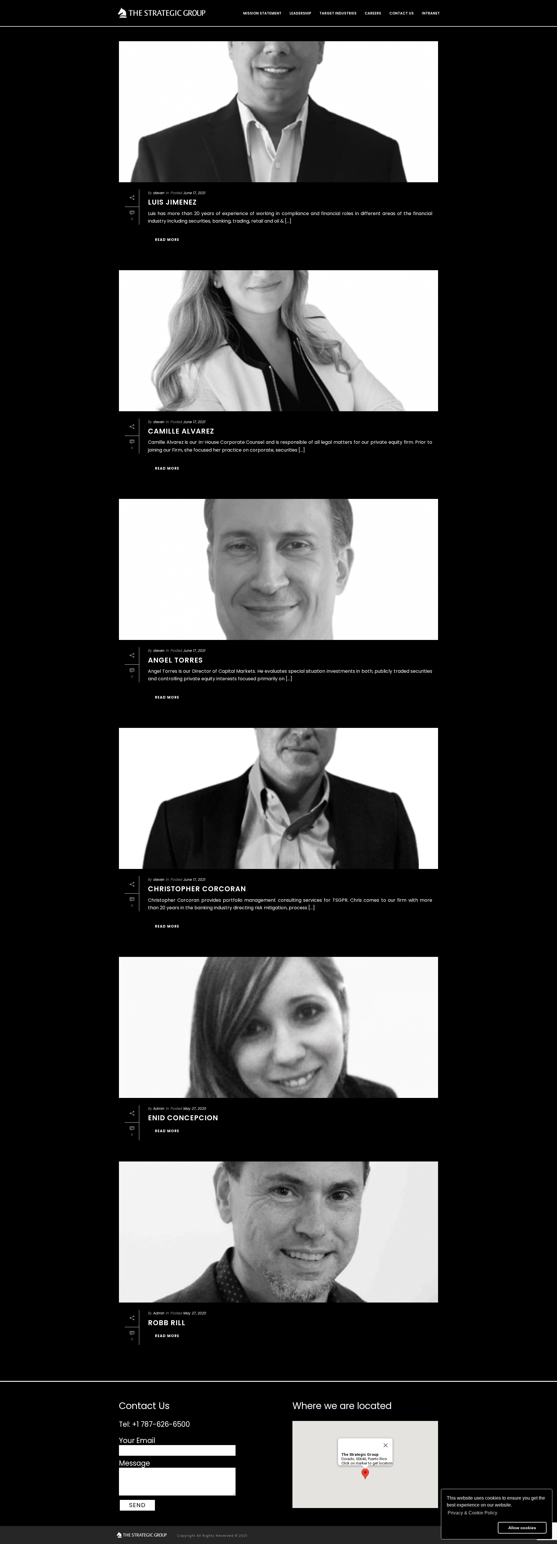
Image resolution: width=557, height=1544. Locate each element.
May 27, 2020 (194, 1108)
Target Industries (338, 13)
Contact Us (401, 13)
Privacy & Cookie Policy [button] (472, 1512)
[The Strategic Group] (142, 1535)
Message (134, 1463)
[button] (471, 1527)
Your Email (137, 1440)
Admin (158, 1108)
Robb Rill (166, 1322)
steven (158, 192)
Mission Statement (262, 13)
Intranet (431, 13)
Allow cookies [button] (522, 1527)
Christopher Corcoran (197, 889)
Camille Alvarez (181, 431)
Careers (373, 13)
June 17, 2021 (194, 192)
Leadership (300, 13)
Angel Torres (175, 660)
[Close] (386, 1445)
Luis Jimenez (172, 202)
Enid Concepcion (183, 1118)
